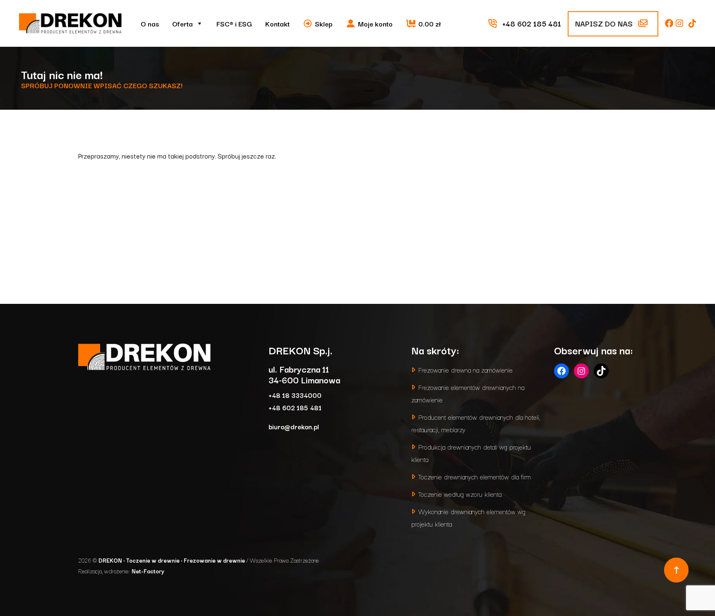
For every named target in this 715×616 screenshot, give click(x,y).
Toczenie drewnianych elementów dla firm (474, 476)
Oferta (182, 23)
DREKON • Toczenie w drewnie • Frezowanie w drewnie (172, 560)
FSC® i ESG (234, 23)
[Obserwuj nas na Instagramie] (680, 23)
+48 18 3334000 (295, 395)
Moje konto (375, 23)
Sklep (323, 23)
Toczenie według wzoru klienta (459, 493)
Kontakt (277, 23)
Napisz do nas (605, 23)
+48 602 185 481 (295, 407)
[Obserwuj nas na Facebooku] (670, 23)
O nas (150, 23)
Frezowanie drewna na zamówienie (465, 369)
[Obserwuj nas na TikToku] (692, 23)
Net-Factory (148, 570)
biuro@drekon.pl (294, 426)
